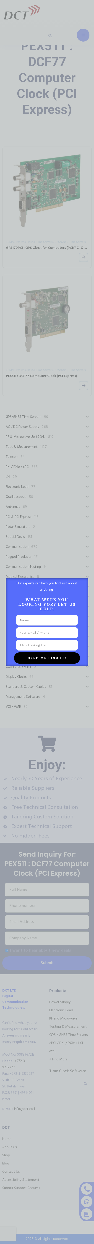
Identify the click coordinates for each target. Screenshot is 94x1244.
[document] (47, 622)
